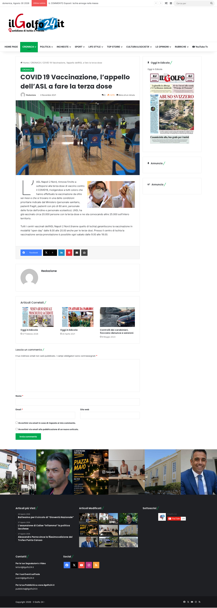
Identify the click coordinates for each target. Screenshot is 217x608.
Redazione (31, 95)
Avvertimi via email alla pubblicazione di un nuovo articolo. (48, 429)
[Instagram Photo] (18, 472)
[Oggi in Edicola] (37, 317)
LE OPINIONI (162, 46)
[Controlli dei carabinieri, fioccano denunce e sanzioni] (117, 317)
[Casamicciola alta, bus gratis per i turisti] (108, 530)
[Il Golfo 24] (36, 24)
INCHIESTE (63, 46)
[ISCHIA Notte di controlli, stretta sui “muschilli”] (88, 518)
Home (25, 62)
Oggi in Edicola (29, 330)
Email (19, 409)
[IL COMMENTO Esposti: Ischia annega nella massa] (128, 518)
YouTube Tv (201, 46)
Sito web (84, 409)
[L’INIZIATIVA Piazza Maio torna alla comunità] (88, 530)
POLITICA (45, 46)
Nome (19, 396)
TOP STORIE (113, 46)
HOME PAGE (11, 46)
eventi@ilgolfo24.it (25, 578)
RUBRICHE (180, 46)
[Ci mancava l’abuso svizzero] (128, 542)
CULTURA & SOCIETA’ (137, 46)
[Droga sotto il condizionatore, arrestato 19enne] (108, 518)
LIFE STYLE (94, 46)
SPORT (78, 46)
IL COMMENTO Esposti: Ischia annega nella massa (73, 3)
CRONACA (28, 46)
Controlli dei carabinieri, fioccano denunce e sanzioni (116, 331)
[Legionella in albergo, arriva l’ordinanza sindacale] (88, 542)
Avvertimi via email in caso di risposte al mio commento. (47, 423)
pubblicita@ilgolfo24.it (26, 588)
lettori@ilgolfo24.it (25, 567)
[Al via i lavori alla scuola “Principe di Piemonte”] (128, 530)
